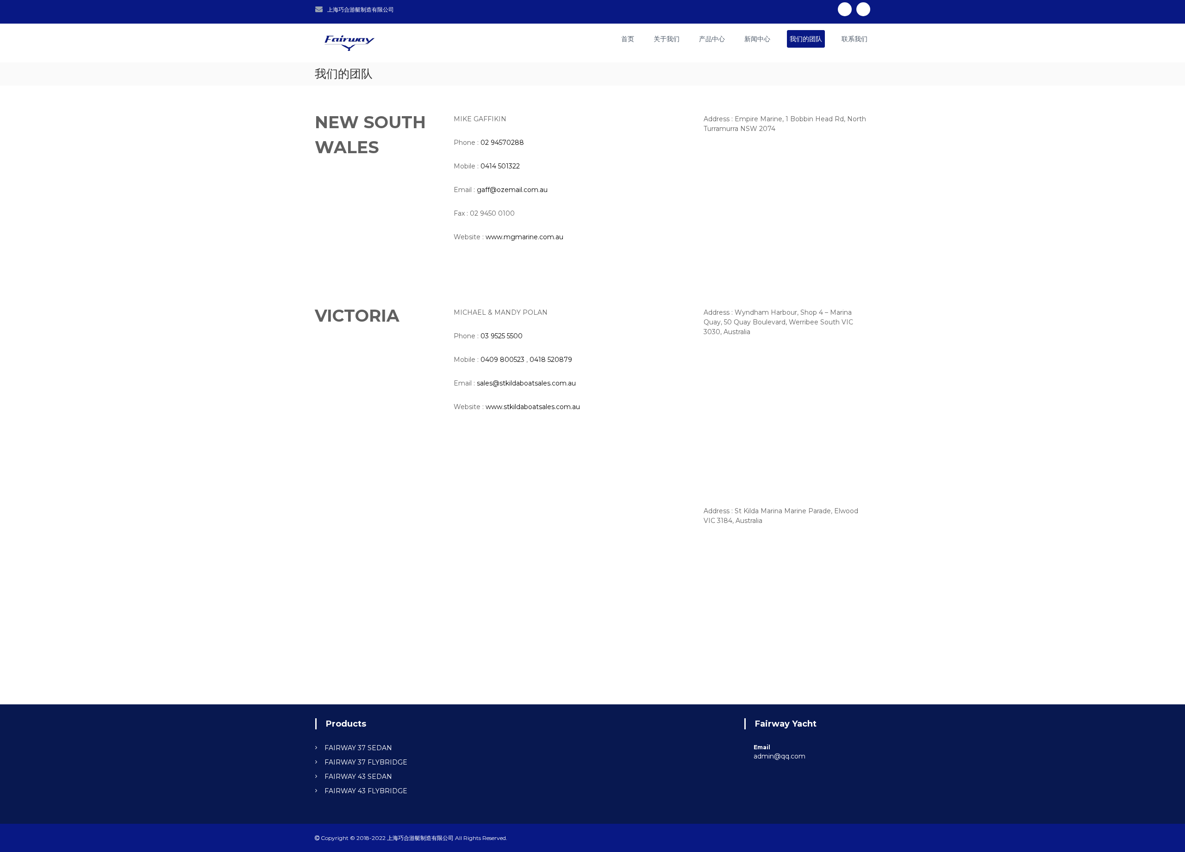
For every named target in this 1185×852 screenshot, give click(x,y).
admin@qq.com (779, 756)
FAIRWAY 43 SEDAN (358, 776)
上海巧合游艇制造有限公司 (360, 9)
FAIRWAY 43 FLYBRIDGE (365, 791)
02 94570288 (502, 142)
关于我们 (667, 39)
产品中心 (712, 39)
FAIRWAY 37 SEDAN (358, 748)
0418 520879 (551, 359)
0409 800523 (502, 359)
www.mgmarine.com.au (524, 237)
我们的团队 (806, 39)
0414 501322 (500, 166)
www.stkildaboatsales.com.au (533, 407)
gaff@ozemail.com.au (512, 190)
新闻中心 (757, 39)
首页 (627, 39)
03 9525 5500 (501, 336)
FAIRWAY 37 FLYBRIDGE (365, 762)
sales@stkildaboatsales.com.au (526, 383)
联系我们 (854, 39)
